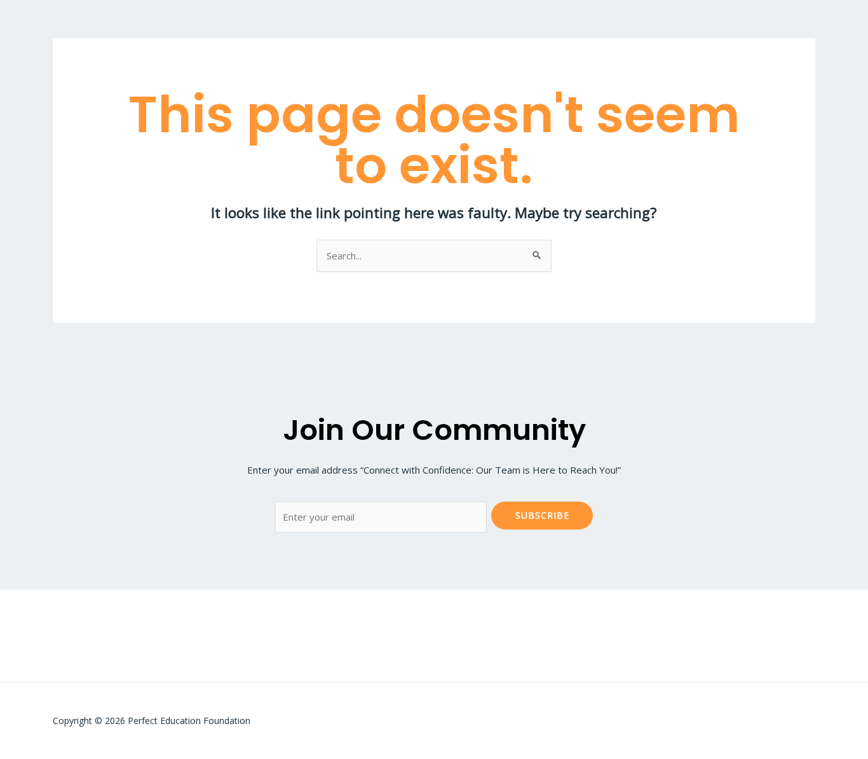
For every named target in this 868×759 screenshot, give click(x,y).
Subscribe (542, 515)
